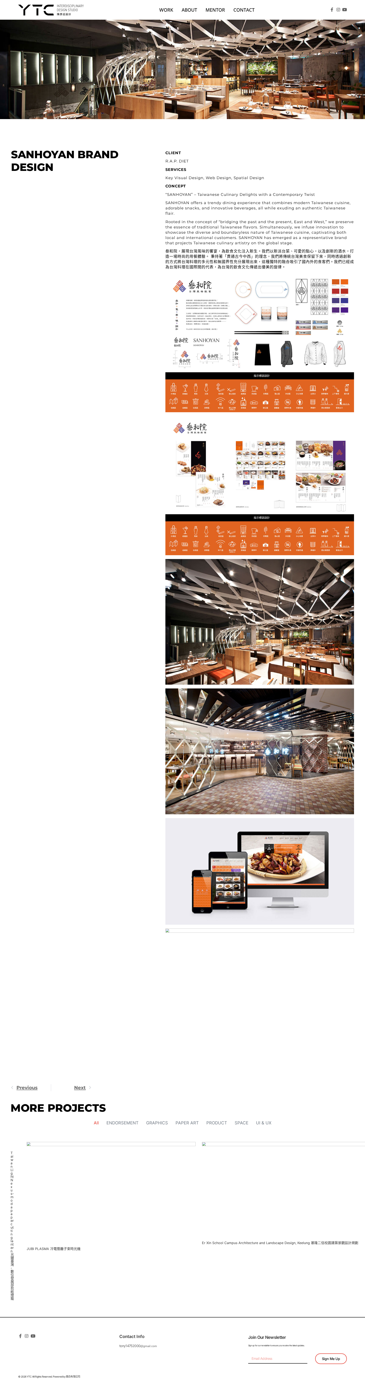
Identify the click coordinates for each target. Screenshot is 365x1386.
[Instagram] (338, 10)
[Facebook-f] (332, 10)
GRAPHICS (157, 1122)
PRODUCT (216, 1122)
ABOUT (189, 10)
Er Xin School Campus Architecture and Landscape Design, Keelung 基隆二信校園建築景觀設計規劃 (280, 1243)
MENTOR (215, 10)
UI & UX (263, 1122)
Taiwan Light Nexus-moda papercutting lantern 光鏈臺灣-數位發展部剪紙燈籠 (12, 1226)
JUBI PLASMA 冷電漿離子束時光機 (53, 1249)
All (96, 1122)
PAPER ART (187, 1122)
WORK (166, 10)
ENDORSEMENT (122, 1122)
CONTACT (244, 10)
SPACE (241, 1122)
